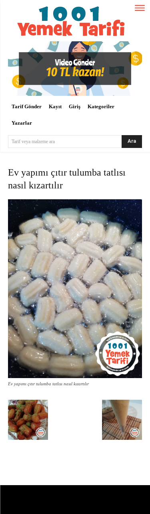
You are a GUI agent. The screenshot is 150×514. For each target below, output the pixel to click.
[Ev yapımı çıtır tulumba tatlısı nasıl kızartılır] (75, 376)
